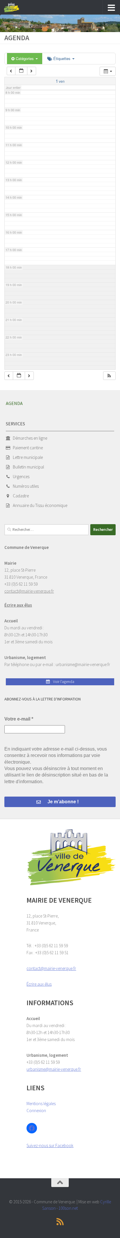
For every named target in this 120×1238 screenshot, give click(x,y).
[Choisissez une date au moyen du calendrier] (21, 71)
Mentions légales (41, 1103)
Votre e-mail (18, 718)
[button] (109, 376)
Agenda (14, 403)
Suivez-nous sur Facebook (50, 1145)
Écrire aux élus (18, 605)
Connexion (36, 1110)
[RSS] (60, 1222)
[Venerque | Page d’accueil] (14, 8)
